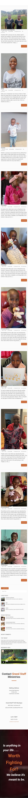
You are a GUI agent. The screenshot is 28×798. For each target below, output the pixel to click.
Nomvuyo (4, 386)
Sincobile (4, 205)
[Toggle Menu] (26, 2)
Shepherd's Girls (18, 31)
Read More (24, 46)
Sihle (2, 89)
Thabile (3, 450)
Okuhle (3, 148)
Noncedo (3, 265)
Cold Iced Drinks (9, 627)
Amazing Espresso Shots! (10, 622)
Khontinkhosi (5, 507)
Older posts (5, 588)
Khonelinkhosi (5, 329)
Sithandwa (4, 565)
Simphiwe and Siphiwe (8, 30)
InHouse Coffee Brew (9, 617)
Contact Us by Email (14, 721)
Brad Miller (11, 31)
